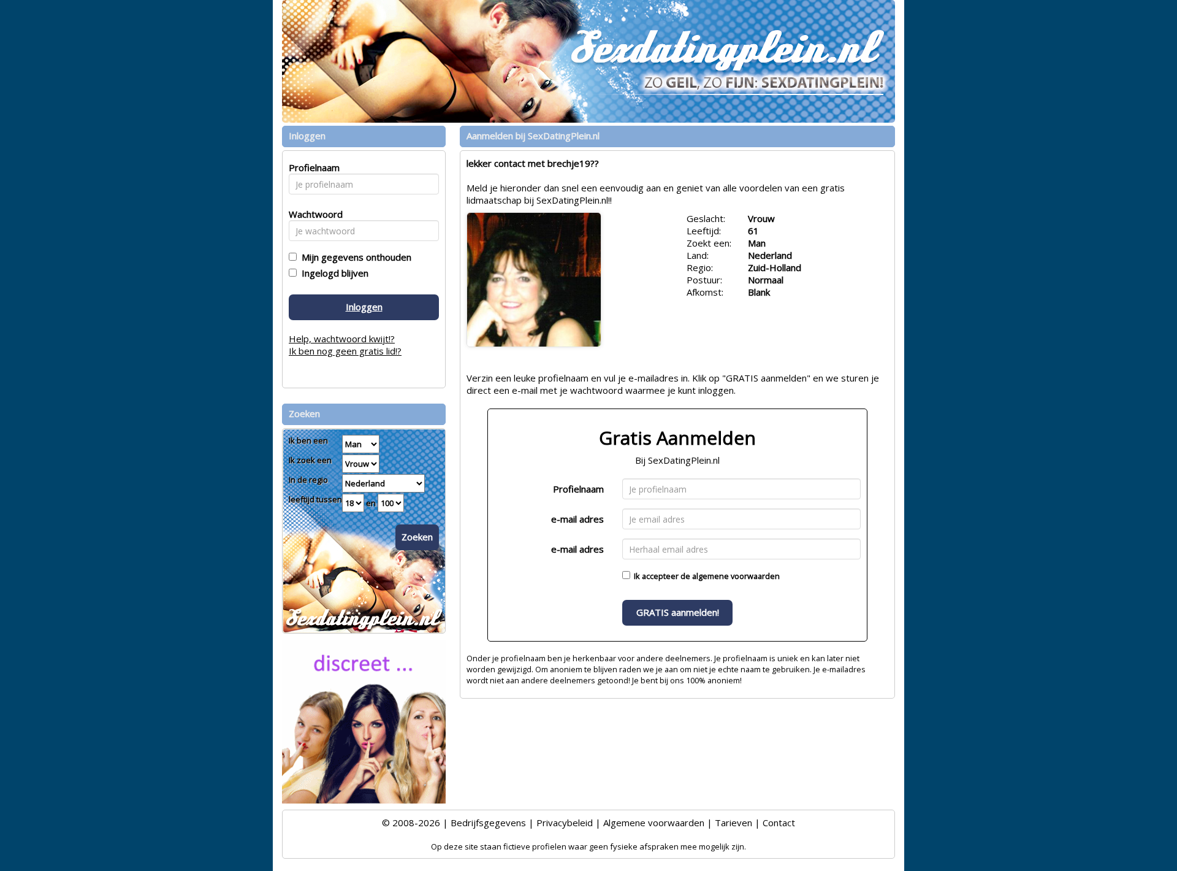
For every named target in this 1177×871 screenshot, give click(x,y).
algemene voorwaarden (736, 575)
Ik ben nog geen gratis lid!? (345, 351)
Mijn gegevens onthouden (354, 257)
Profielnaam (578, 489)
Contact (779, 822)
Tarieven (733, 822)
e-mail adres (577, 519)
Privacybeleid (564, 822)
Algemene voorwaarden (653, 822)
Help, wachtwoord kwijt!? (342, 338)
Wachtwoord (312, 214)
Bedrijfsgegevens (488, 822)
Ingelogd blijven (332, 273)
